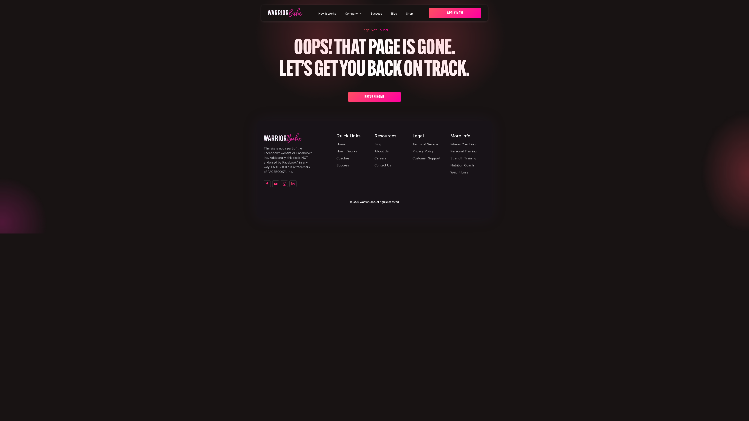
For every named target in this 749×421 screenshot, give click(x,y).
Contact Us (382, 165)
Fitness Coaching (463, 144)
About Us (381, 151)
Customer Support (426, 158)
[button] (353, 13)
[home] (285, 13)
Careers (380, 158)
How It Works (346, 151)
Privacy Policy (423, 151)
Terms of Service (425, 144)
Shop (409, 13)
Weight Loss (459, 172)
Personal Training (463, 151)
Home (340, 144)
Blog (394, 13)
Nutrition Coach (462, 165)
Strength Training (463, 158)
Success (376, 13)
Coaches (342, 158)
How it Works (327, 13)
